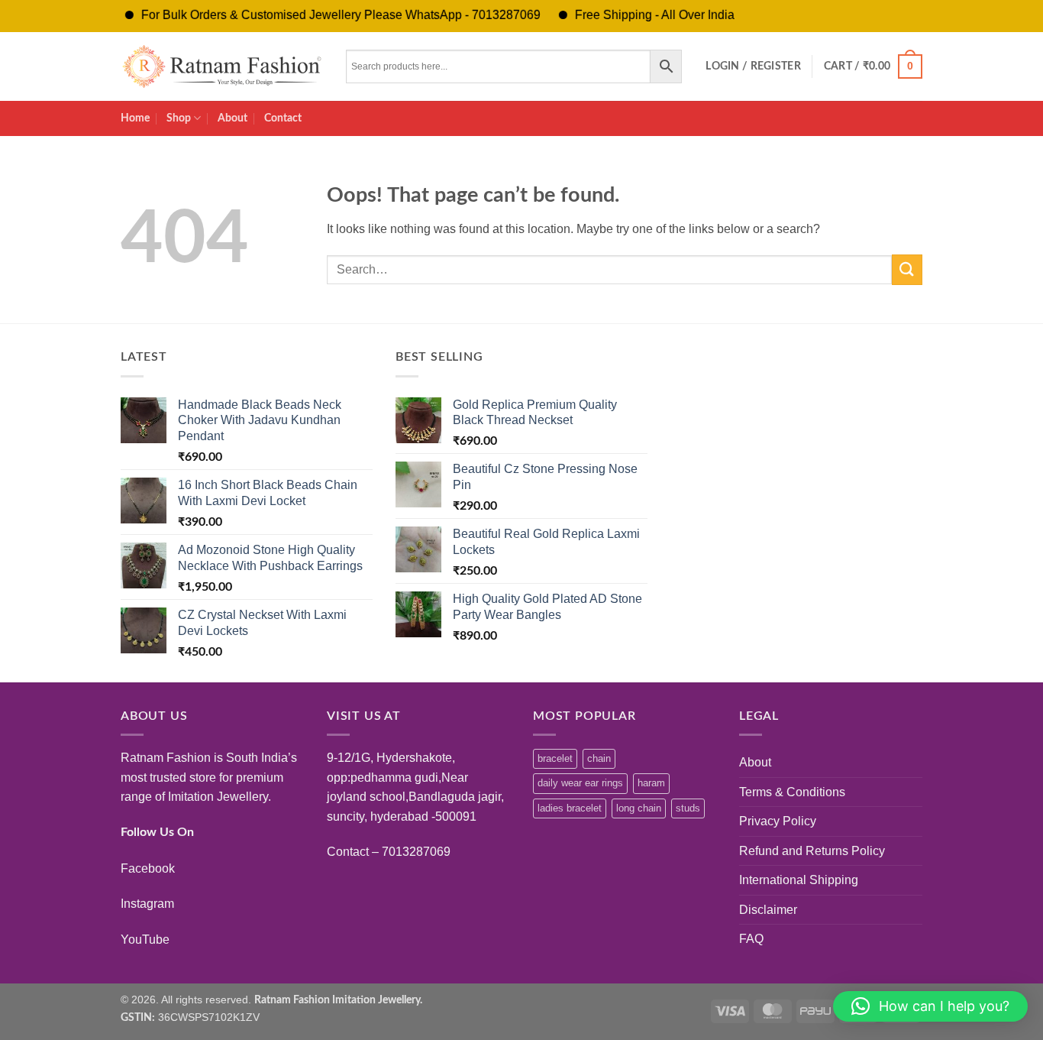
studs (688, 808)
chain (599, 758)
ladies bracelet (570, 808)
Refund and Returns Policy (812, 850)
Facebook (148, 868)
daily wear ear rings (580, 783)
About (232, 118)
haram (651, 783)
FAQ (751, 938)
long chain (638, 808)
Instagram (147, 903)
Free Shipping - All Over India (639, 14)
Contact (283, 118)
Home (135, 118)
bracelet (555, 758)
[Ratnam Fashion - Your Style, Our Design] (222, 66)
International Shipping (798, 879)
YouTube (145, 939)
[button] (753, 66)
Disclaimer (768, 909)
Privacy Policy (777, 821)
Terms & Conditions (792, 792)
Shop (178, 118)
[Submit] (907, 269)
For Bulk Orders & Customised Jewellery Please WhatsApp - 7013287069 (325, 14)
